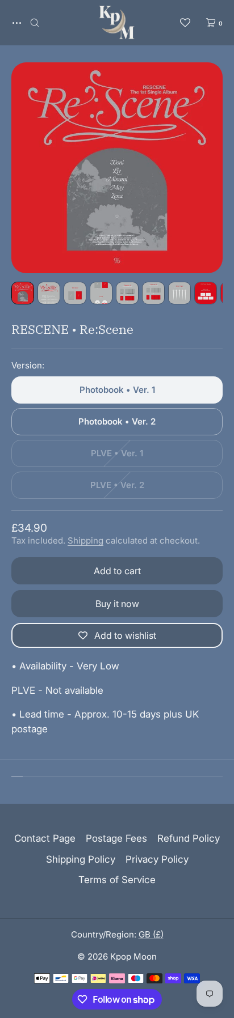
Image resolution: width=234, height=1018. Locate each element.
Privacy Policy (157, 859)
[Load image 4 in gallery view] (101, 293)
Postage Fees (116, 838)
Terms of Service (117, 879)
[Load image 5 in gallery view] (127, 293)
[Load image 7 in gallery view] (179, 293)
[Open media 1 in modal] (117, 167)
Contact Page (45, 838)
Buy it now (117, 603)
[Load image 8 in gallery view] (205, 293)
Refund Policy (188, 838)
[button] (35, 22)
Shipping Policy (80, 859)
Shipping (85, 540)
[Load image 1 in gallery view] (22, 293)
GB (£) (151, 934)
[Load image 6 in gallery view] (153, 293)
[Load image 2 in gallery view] (48, 293)
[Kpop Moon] (116, 23)
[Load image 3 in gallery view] (75, 293)
